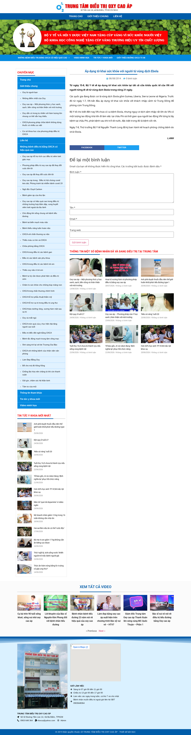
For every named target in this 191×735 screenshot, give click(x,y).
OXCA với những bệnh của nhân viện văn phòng (40, 352)
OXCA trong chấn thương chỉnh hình (38, 291)
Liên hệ (117, 16)
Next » (102, 630)
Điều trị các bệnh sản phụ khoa (36, 258)
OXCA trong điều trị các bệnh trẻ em (38, 264)
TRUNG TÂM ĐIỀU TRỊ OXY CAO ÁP (100, 732)
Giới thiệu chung (98, 16)
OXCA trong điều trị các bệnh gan (37, 252)
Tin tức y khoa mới (103, 58)
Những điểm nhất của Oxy (34, 98)
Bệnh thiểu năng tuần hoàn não (36, 228)
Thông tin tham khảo (31, 393)
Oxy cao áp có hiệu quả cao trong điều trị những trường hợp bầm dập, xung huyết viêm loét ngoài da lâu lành (40, 204)
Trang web (75, 230)
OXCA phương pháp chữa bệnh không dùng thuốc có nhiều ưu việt (41, 123)
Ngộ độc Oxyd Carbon (32, 189)
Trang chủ (76, 16)
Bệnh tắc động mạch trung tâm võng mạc (40, 339)
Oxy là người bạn (30, 92)
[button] (3, 37)
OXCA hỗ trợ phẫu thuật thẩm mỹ (37, 297)
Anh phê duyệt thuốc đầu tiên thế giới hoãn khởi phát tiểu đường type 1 (49, 427)
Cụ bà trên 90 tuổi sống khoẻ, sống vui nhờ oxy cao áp (29, 617)
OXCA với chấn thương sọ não (35, 234)
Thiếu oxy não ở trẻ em (32, 270)
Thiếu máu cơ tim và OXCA (34, 240)
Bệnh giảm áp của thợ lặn (33, 195)
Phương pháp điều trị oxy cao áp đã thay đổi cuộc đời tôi (42, 166)
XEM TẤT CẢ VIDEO (95, 587)
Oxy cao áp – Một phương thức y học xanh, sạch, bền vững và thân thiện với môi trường (42, 105)
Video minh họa (81, 58)
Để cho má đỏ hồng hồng (33, 365)
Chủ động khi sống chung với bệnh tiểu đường (39, 214)
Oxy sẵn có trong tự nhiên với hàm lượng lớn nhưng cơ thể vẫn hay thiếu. (42, 114)
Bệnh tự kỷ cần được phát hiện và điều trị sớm (40, 277)
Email (73, 219)
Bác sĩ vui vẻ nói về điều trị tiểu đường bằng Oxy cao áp (161, 617)
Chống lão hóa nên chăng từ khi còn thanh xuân (41, 373)
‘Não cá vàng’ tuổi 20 (43, 451)
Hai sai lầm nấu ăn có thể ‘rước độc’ (49, 528)
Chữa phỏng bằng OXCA (33, 246)
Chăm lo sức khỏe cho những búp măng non (42, 285)
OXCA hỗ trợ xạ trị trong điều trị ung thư (40, 303)
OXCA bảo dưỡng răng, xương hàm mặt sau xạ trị (42, 310)
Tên (72, 207)
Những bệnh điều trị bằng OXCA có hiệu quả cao (42, 58)
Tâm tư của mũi (29, 386)
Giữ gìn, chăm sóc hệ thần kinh (36, 380)
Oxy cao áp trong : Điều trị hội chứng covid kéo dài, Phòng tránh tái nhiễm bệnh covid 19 (42, 181)
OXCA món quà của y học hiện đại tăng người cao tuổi (39, 325)
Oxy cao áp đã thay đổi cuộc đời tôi (38, 174)
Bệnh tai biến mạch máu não (35, 222)
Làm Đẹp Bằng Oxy (31, 360)
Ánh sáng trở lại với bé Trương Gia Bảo (39, 345)
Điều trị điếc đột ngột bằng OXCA (37, 333)
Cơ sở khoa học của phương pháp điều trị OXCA (40, 132)
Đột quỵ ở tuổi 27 (41, 440)
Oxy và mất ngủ (29, 318)
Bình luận (75, 172)
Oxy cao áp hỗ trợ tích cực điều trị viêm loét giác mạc (41, 158)
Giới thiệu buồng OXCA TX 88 (131, 58)
